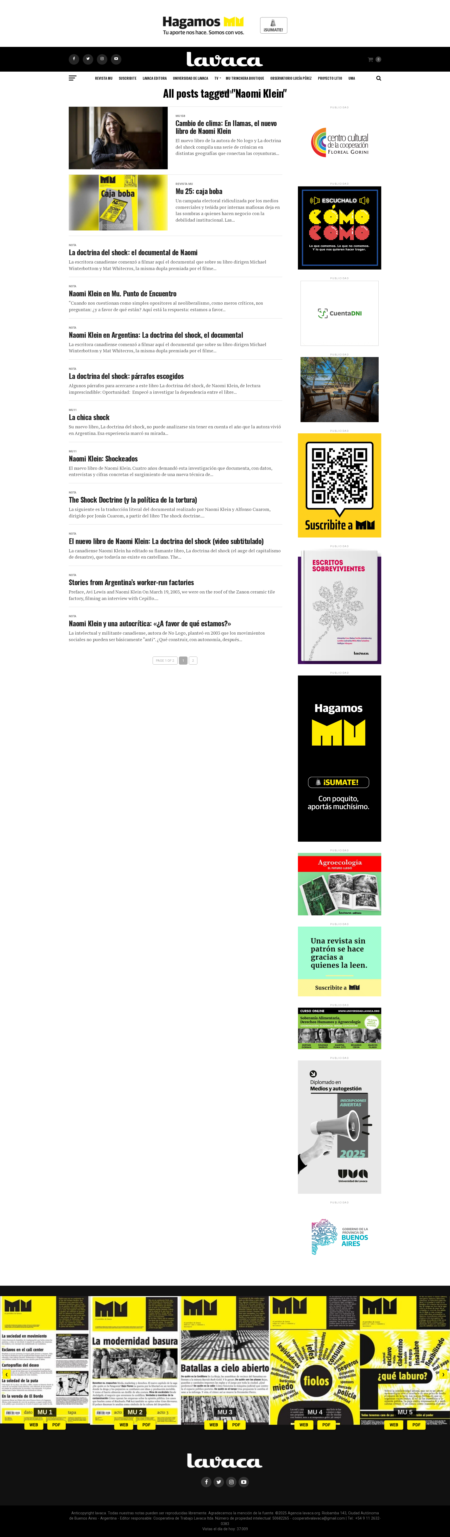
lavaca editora (155, 78)
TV (216, 78)
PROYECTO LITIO (330, 78)
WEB (33, 1424)
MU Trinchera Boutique (245, 78)
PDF (56, 1424)
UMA (351, 78)
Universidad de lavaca (190, 78)
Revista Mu (104, 78)
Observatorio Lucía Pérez (291, 78)
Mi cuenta (225, 92)
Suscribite (127, 78)
